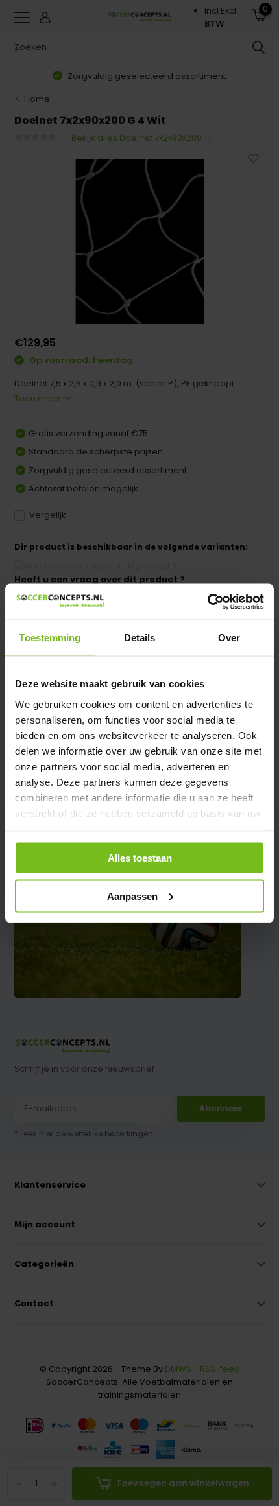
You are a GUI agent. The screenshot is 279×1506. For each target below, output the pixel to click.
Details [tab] (140, 637)
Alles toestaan (140, 858)
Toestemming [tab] (49, 637)
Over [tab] (229, 637)
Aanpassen (132, 895)
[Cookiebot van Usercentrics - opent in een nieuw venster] (207, 601)
